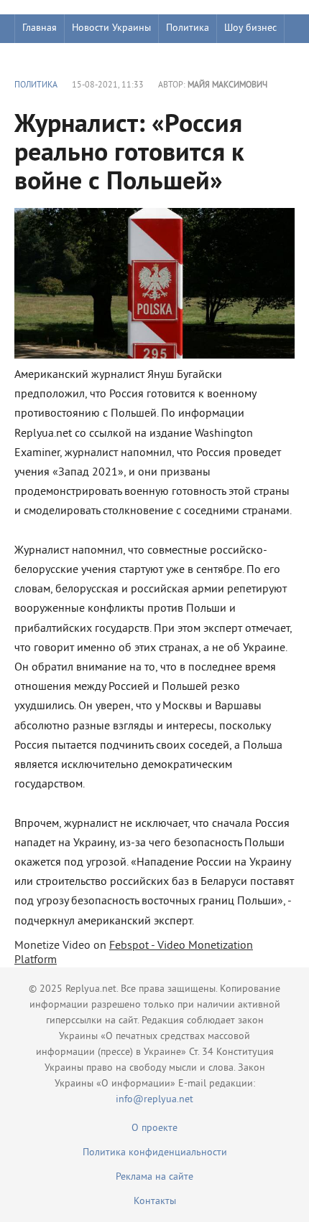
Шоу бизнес (250, 28)
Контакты (155, 1201)
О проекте (154, 1128)
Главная (39, 28)
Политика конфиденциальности (155, 1153)
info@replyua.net (154, 1100)
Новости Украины (111, 28)
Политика (187, 28)
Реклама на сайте (154, 1177)
